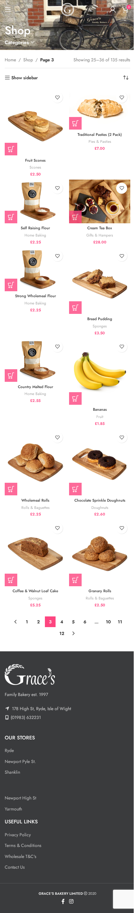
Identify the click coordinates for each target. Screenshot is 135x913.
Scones (35, 167)
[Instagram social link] (71, 901)
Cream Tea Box (99, 228)
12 (61, 633)
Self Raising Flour (35, 228)
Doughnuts (99, 507)
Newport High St (20, 798)
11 (120, 622)
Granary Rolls (100, 591)
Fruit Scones (35, 160)
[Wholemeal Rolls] (35, 462)
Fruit (99, 416)
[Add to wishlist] (57, 97)
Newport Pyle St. (20, 761)
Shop (28, 60)
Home (10, 60)
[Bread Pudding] (99, 280)
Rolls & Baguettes (35, 507)
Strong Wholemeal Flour (35, 296)
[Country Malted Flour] (35, 360)
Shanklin (12, 772)
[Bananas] (99, 371)
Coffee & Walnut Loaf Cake (35, 591)
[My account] (112, 9)
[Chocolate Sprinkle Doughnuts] (99, 462)
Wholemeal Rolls (35, 500)
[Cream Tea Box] (99, 201)
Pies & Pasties (100, 141)
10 (108, 622)
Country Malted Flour (35, 387)
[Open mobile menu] (8, 9)
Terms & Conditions (23, 845)
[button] (11, 149)
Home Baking (35, 235)
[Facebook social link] (63, 901)
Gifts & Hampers (99, 235)
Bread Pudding (99, 319)
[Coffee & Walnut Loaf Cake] (35, 553)
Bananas (100, 409)
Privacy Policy (18, 835)
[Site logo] (67, 9)
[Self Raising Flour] (35, 201)
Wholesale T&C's (20, 856)
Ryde (9, 750)
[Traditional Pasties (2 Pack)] (99, 109)
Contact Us (15, 867)
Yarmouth (13, 809)
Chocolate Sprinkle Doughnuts (99, 500)
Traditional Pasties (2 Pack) (100, 134)
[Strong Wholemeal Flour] (35, 269)
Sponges (100, 326)
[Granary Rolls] (99, 553)
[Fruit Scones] (35, 122)
